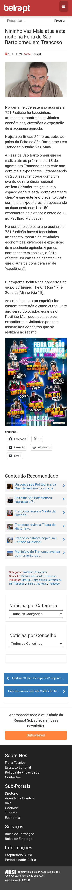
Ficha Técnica (15, 763)
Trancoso (50, 576)
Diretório (11, 793)
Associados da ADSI (16, 880)
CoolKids (12, 808)
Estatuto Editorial (18, 767)
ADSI (41, 875)
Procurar (59, 20)
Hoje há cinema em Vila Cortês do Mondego (37, 691)
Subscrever (36, 735)
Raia (8, 803)
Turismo (11, 813)
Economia (12, 818)
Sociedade (41, 572)
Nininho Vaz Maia (36, 583)
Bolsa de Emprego (18, 839)
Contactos (13, 777)
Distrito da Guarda (32, 576)
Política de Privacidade (22, 772)
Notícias (28, 572)
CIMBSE (26, 579)
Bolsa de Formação (19, 834)
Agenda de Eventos (19, 798)
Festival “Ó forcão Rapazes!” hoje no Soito (40, 678)
